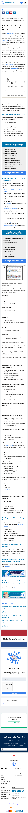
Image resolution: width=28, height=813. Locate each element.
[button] (25, 3)
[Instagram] (18, 791)
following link (7, 566)
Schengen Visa (21, 703)
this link (15, 587)
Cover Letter (8, 203)
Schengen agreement (8, 64)
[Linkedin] (23, 791)
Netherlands (5, 40)
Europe (10, 703)
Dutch (7, 703)
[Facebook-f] (13, 791)
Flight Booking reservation (10, 208)
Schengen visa (10, 33)
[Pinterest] (20, 791)
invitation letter (9, 445)
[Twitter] (15, 791)
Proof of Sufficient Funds (10, 225)
